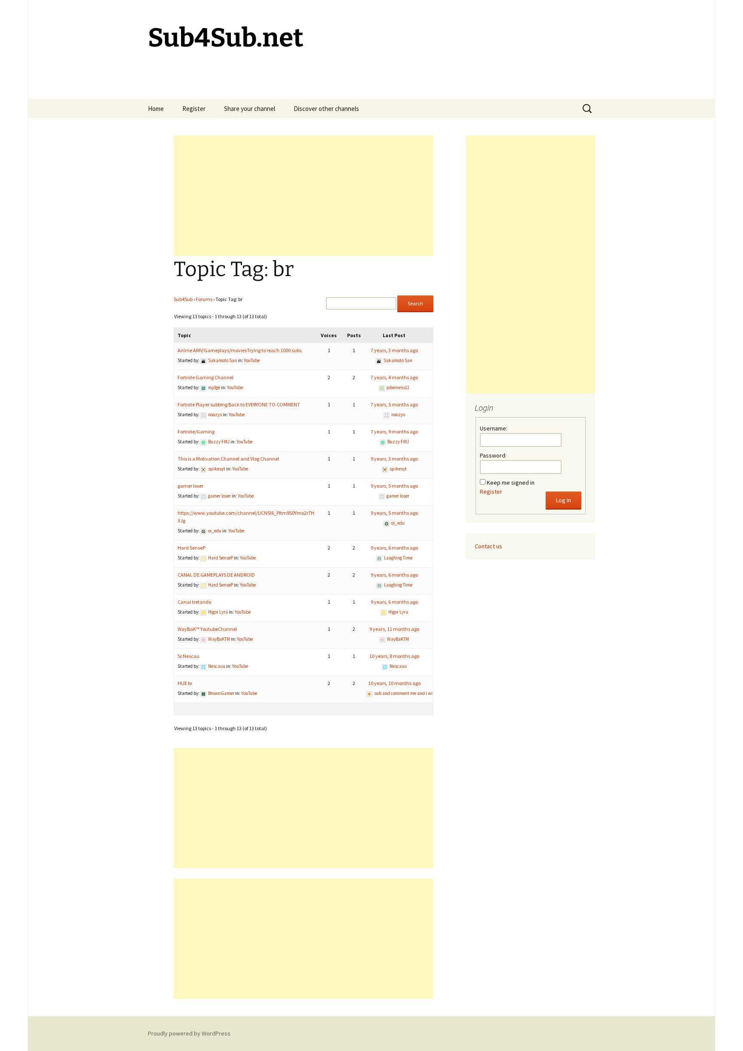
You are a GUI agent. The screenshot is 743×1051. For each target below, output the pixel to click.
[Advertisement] (303, 195)
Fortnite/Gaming (196, 431)
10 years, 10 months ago (394, 683)
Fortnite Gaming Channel (205, 377)
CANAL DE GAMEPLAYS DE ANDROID (216, 575)
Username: (493, 428)
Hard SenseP (191, 547)
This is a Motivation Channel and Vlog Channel (228, 458)
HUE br (185, 683)
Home (156, 108)
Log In (563, 500)
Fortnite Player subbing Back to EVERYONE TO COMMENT (239, 404)
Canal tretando (194, 602)
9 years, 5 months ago (394, 485)
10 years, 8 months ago (394, 656)
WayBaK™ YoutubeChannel (207, 629)
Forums (204, 299)
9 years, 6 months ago (394, 547)
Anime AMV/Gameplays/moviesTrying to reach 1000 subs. (240, 350)
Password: (493, 455)
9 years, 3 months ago (394, 458)
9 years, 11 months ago (394, 629)
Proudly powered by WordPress (189, 1033)
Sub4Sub (183, 299)
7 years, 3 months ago (394, 350)
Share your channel (249, 108)
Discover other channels (326, 108)
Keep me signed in (510, 482)
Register (194, 108)
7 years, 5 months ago (394, 404)
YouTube (252, 360)
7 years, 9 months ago (394, 431)
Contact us (488, 546)
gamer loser (190, 485)
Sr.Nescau (189, 656)
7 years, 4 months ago (394, 377)
